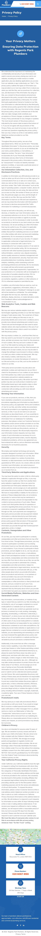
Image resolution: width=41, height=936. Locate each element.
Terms (23, 934)
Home (4, 16)
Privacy (18, 934)
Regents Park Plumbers (16, 932)
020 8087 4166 (27, 4)
